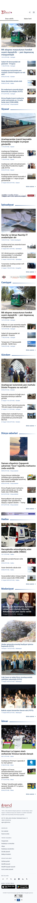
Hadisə (5, 519)
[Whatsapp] (3, 879)
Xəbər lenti (28, 19)
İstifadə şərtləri (5, 861)
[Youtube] (15, 879)
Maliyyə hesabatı (6, 854)
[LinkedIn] (22, 879)
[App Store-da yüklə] (8, 887)
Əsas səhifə (9, 19)
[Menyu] (34, 12)
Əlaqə (3, 846)
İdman (4, 721)
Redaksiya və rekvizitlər (7, 843)
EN (15, 900)
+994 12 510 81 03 (6, 820)
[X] (11, 879)
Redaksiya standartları (7, 849)
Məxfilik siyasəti (5, 864)
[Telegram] (18, 879)
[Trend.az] (6, 12)
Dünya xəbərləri (9, 433)
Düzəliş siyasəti (5, 851)
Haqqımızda (4, 841)
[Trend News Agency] (6, 805)
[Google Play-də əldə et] (23, 887)
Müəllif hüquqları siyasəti (8, 866)
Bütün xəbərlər (30, 186)
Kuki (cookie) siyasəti (7, 869)
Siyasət (5, 109)
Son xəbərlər (4, 831)
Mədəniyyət (7, 588)
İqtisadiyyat (7, 204)
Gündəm (5, 354)
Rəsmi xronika (5, 834)
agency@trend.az (5, 822)
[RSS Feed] (26, 879)
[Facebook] (7, 879)
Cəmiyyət (6, 282)
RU (22, 900)
